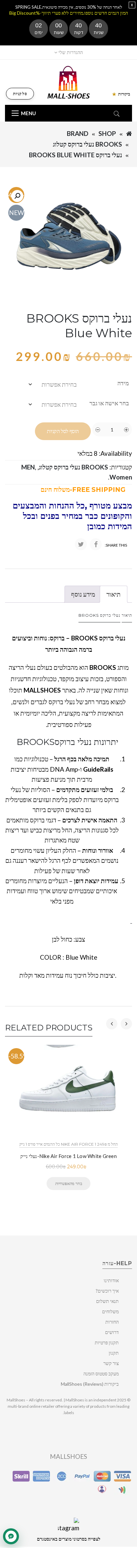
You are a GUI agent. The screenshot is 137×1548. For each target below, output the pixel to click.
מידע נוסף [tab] (83, 594)
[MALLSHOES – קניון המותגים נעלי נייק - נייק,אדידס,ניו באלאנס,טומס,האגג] (69, 81)
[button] (17, 196)
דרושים (112, 1332)
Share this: (116, 545)
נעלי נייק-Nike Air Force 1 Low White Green (68, 1156)
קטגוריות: (120, 467)
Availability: (115, 453)
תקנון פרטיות (107, 1342)
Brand (77, 133)
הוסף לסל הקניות (63, 431)
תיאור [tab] (113, 594)
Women (120, 477)
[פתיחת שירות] (11, 1536)
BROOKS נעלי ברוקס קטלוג (87, 144)
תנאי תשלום (107, 1301)
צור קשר (111, 1363)
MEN (28, 467)
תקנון (114, 1353)
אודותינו (111, 1280)
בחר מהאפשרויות (68, 1183)
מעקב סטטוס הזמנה (101, 1373)
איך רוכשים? (107, 1291)
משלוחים (110, 1311)
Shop (107, 133)
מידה (123, 383)
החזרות (112, 1322)
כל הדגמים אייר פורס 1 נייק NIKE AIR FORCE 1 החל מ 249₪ (68, 1144)
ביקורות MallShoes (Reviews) (90, 1384)
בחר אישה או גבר (109, 403)
